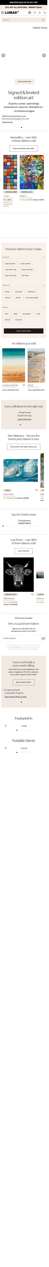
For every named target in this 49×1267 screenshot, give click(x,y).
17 (39, 526)
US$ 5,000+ (25, 275)
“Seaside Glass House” (16, 647)
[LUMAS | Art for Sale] (12, 12)
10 (23, 526)
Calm (6, 314)
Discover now (7, 122)
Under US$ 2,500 (27, 269)
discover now (24, 419)
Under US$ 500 (25, 264)
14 (32, 526)
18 (42, 526)
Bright (15, 314)
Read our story (23, 682)
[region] (23, 181)
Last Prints (23, 551)
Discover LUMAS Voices (16, 697)
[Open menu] (2, 12)
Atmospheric (27, 314)
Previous (3, 55)
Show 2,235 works (24, 331)
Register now (43, 638)
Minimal (7, 320)
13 (30, 526)
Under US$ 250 (10, 264)
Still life (18, 298)
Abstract (7, 298)
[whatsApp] (29, 12)
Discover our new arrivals (23, 447)
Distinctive (18, 320)
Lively (38, 314)
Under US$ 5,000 (10, 275)
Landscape (18, 292)
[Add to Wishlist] (16, 192)
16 (37, 526)
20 (23, 527)
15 (35, 526)
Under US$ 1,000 (10, 269)
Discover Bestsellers (23, 148)
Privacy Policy (35, 649)
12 (28, 526)
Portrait (7, 292)
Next (44, 55)
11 (26, 526)
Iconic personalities (32, 298)
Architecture (31, 292)
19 (44, 526)
